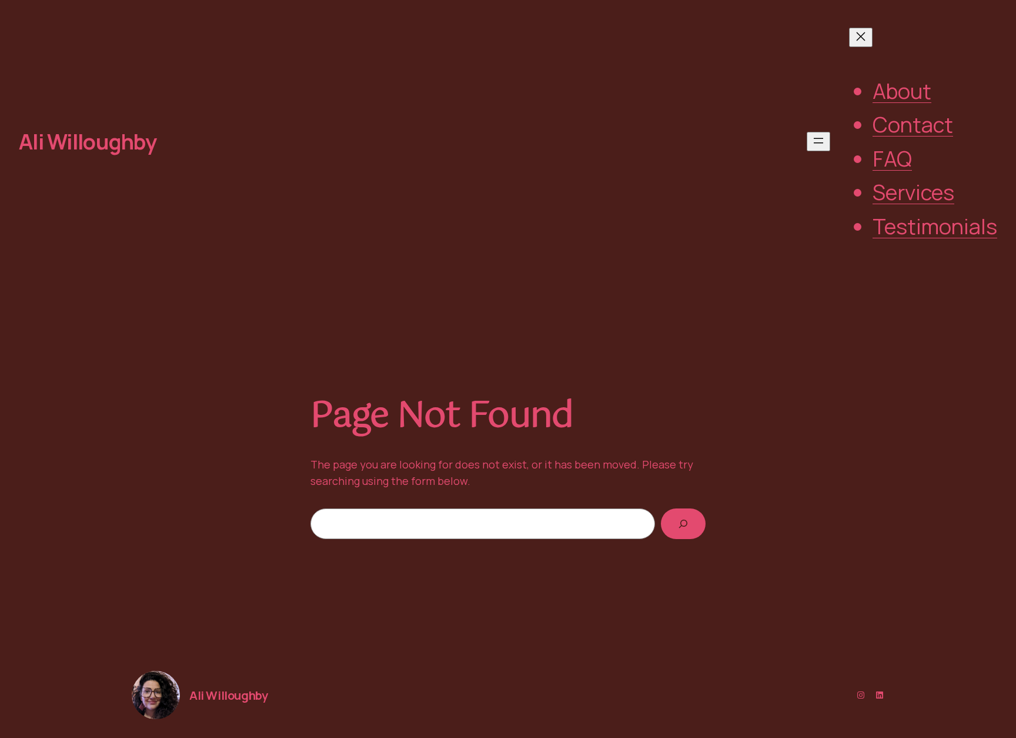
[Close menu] (861, 37)
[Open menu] (818, 141)
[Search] (683, 523)
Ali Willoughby (87, 141)
